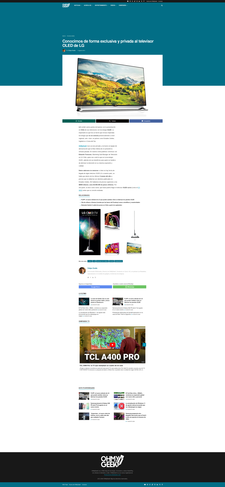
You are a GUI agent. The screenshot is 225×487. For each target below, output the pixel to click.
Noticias (77, 5)
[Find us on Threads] (137, 1)
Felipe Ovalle (71, 50)
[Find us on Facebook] (162, 485)
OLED (111, 261)
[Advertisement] (112, 22)
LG (94, 261)
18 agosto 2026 (136, 314)
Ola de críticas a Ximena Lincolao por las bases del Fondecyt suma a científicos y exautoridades (110, 202)
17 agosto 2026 (130, 421)
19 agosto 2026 (129, 309)
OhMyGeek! (83, 146)
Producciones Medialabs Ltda (112, 475)
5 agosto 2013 (81, 50)
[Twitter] (90, 277)
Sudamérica (118, 261)
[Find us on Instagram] (130, 1)
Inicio (64, 36)
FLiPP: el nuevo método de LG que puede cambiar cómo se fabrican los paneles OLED (107, 199)
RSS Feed (65, 484)
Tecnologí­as (71, 36)
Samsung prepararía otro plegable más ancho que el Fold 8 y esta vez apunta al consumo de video (136, 416)
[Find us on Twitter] (141, 1)
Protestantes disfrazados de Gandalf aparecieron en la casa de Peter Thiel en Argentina (127, 313)
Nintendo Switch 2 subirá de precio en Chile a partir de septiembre (101, 205)
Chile (89, 261)
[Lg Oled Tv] (90, 232)
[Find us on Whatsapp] (132, 1)
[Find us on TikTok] (134, 1)
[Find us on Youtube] (127, 1)
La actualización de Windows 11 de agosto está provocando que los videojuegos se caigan (92, 314)
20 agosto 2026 (95, 304)
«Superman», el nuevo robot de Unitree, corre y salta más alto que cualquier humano (100, 415)
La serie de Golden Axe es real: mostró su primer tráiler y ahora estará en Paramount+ (100, 300)
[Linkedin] (93, 277)
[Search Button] (162, 5)
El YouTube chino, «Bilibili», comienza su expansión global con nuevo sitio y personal (93, 309)
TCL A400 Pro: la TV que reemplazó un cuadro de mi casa (101, 365)
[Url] (88, 277)
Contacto (160, 1)
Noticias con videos (102, 261)
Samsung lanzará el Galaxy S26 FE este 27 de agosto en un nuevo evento (127, 309)
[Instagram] (95, 277)
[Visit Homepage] (66, 5)
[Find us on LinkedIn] (139, 1)
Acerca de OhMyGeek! (152, 1)
